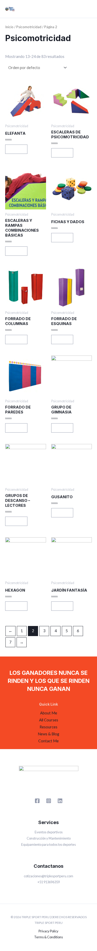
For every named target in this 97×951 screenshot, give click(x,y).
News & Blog (48, 734)
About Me (48, 713)
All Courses (48, 720)
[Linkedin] (60, 800)
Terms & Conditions (48, 937)
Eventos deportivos (49, 832)
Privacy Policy (48, 931)
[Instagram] (48, 800)
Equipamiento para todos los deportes (48, 844)
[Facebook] (37, 800)
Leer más (16, 149)
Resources (48, 727)
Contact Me (48, 741)
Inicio (9, 27)
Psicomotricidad (28, 27)
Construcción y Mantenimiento (49, 838)
